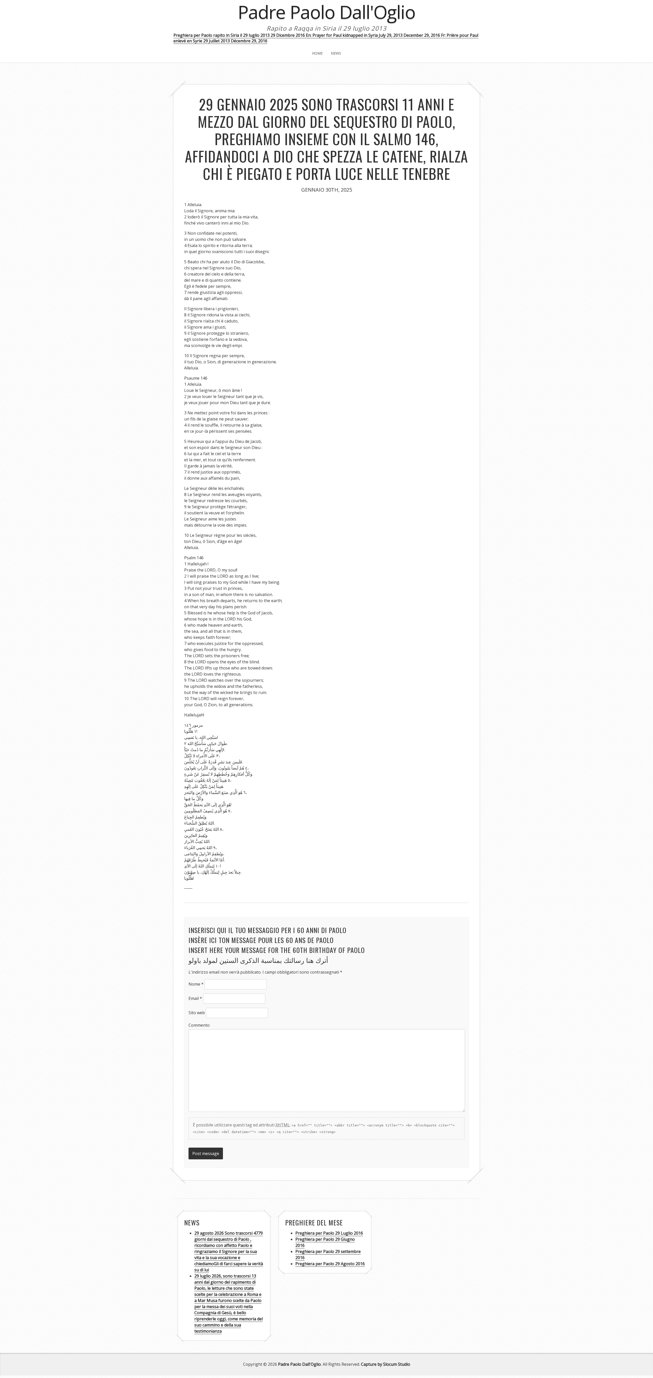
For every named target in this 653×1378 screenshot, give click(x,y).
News (336, 53)
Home (317, 53)
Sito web (197, 1012)
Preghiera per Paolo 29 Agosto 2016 (330, 1264)
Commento (199, 1025)
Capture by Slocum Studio (385, 1364)
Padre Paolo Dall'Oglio (299, 1364)
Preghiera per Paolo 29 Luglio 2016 (329, 1233)
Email (195, 998)
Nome (196, 984)
